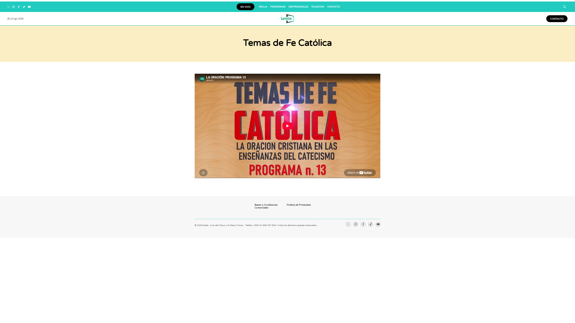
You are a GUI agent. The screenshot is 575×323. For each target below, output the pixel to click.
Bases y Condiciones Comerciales (266, 206)
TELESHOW (317, 6)
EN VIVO (245, 6)
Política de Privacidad (299, 205)
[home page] (287, 18)
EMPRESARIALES (298, 6)
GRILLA (263, 6)
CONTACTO (333, 6)
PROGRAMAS (278, 6)
